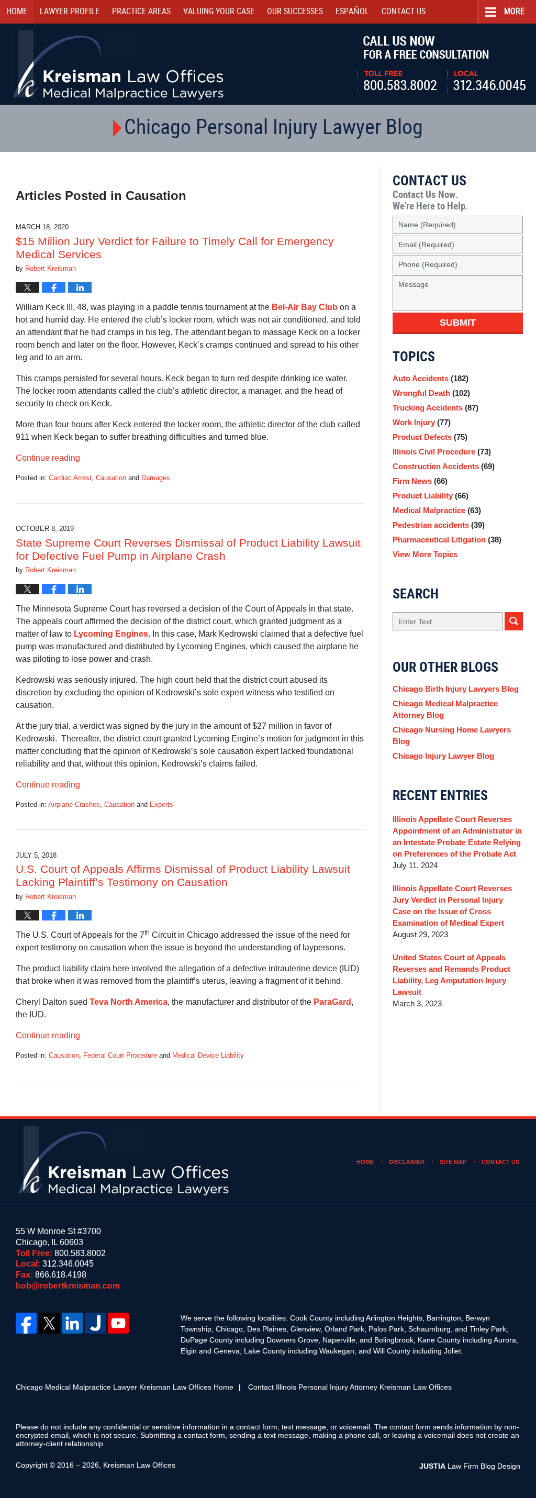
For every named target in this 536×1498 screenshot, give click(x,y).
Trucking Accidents (435, 407)
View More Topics (425, 554)
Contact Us (500, 1162)
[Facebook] (26, 1323)
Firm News (420, 480)
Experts (161, 804)
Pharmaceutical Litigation (447, 539)
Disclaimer (407, 1162)
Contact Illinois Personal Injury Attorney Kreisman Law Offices (350, 1387)
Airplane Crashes (74, 804)
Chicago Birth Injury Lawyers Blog (456, 688)
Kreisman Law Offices (139, 1465)
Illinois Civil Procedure (442, 451)
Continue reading (48, 457)
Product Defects (430, 436)
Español (352, 11)
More (514, 11)
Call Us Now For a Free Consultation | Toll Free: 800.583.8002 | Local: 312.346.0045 (442, 64)
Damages (155, 478)
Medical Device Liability (208, 1055)
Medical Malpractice (437, 510)
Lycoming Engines (111, 633)
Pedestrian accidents (439, 524)
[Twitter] (49, 1323)
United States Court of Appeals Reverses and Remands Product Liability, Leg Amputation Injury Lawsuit (451, 974)
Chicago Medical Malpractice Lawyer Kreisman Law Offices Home (124, 1387)
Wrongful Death (431, 393)
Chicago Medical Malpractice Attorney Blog (445, 709)
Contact (404, 11)
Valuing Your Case (218, 11)
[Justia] (95, 1323)
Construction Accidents (444, 466)
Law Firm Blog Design (469, 1466)
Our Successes (295, 11)
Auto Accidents (430, 378)
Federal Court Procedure (120, 1055)
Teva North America (129, 1001)
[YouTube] (118, 1323)
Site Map (453, 1162)
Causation (111, 478)
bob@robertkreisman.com (68, 1285)
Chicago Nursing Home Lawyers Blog (452, 735)
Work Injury (422, 422)
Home (16, 11)
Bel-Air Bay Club (305, 307)
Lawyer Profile (69, 11)
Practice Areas (141, 11)
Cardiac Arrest (70, 478)
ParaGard (332, 1001)
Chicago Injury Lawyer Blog (443, 755)
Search (514, 621)
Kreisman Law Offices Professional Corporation (119, 64)
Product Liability (430, 495)
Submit (458, 322)
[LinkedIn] (72, 1323)
